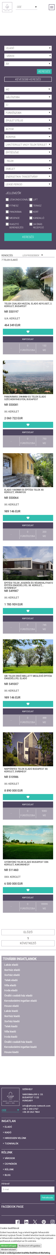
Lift (35, 199)
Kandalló (38, 218)
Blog (7, 1175)
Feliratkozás (47, 1197)
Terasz (37, 205)
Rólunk (9, 1169)
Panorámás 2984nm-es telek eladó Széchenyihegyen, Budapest (25, 398)
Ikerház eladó (12, 969)
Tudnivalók (11, 1143)
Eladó (8, 1127)
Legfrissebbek (31, 255)
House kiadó (11, 1052)
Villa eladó (10, 985)
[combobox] (26, 7)
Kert (35, 211)
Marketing (45, 1253)
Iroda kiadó (10, 1036)
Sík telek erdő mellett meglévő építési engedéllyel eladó (28, 677)
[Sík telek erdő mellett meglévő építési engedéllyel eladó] (28, 656)
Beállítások (35, 1253)
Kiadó (8, 1132)
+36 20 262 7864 (31, 1112)
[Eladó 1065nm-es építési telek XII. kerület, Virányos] (28, 470)
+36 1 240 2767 (30, 1109)
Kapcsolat (28, 339)
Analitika (25, 1253)
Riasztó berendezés (16, 226)
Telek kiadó (11, 1026)
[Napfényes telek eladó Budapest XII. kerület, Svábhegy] (28, 749)
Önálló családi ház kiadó (18, 1041)
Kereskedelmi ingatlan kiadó (20, 1046)
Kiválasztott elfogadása (29, 1246)
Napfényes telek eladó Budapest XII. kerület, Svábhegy (26, 770)
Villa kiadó (10, 1031)
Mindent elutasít (8, 1249)
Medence (14, 218)
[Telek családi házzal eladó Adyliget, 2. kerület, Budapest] (28, 284)
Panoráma (15, 211)
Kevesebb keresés (28, 79)
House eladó (11, 1005)
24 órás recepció (38, 226)
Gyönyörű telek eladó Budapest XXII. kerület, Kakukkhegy (26, 863)
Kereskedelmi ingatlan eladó (20, 1000)
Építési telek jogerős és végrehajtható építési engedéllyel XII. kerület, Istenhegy (28, 585)
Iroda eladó (11, 990)
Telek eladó (11, 980)
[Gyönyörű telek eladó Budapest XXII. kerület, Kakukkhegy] (28, 842)
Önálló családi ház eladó (18, 995)
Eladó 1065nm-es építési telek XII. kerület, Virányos (24, 491)
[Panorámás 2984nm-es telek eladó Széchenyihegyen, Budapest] (28, 377)
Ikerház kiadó (12, 1016)
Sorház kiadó (12, 1021)
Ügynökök (11, 1163)
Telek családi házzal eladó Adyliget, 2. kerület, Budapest (28, 305)
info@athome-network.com (36, 1106)
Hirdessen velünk (15, 1138)
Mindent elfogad (8, 1246)
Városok (10, 1158)
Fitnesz (14, 205)
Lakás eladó (11, 964)
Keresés (44, 71)
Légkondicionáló (18, 199)
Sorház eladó (12, 974)
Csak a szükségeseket (10, 1253)
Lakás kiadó (11, 1010)
